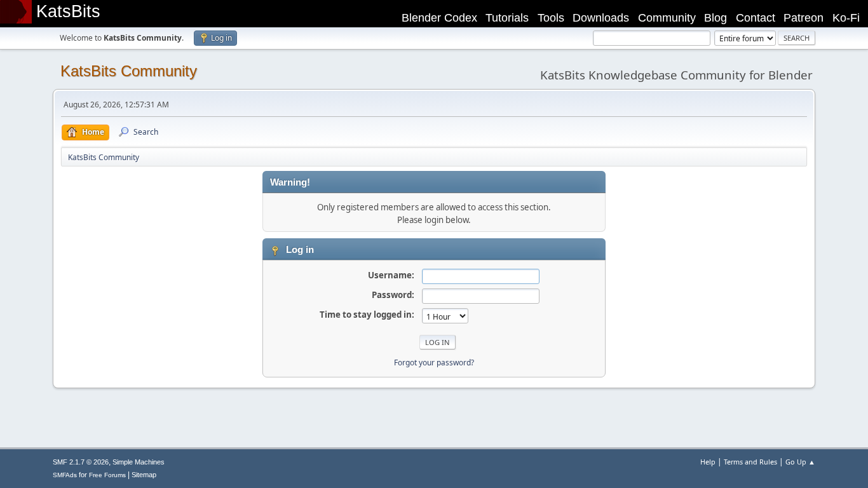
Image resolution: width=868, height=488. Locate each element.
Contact (755, 17)
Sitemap (144, 474)
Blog (715, 17)
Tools (551, 17)
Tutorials (507, 17)
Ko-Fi (846, 17)
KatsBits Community (128, 70)
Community (667, 17)
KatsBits (68, 11)
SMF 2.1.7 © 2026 (81, 462)
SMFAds (65, 474)
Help (707, 461)
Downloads (601, 17)
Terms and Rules (750, 461)
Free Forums (107, 474)
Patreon (803, 17)
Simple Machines (138, 462)
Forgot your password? (434, 362)
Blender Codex (439, 17)
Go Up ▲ (800, 461)
